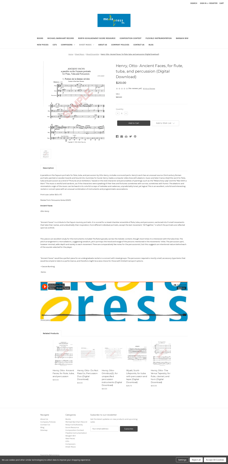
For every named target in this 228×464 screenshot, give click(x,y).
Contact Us (138, 44)
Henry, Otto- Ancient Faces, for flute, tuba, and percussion (63, 373)
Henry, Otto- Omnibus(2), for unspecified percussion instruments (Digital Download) (112, 378)
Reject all (196, 459)
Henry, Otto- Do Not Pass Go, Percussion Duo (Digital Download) (87, 375)
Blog (151, 44)
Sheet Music (85, 44)
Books (40, 38)
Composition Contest (130, 38)
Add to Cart (63, 356)
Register (213, 3)
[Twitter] (130, 136)
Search (193, 3)
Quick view (63, 351)
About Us (102, 44)
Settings (182, 459)
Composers (66, 44)
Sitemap (44, 430)
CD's (55, 44)
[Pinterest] (135, 136)
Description (48, 168)
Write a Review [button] (149, 88)
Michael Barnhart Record (60, 38)
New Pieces (42, 44)
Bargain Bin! (182, 38)
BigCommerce (54, 455)
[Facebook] (117, 136)
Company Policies (120, 44)
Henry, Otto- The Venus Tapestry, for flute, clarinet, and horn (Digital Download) (160, 376)
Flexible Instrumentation (159, 38)
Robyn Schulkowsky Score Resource (96, 38)
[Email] (121, 136)
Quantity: (120, 109)
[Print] (126, 136)
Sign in (203, 3)
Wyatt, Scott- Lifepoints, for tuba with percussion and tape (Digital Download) (136, 376)
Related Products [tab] (51, 333)
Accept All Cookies (215, 459)
